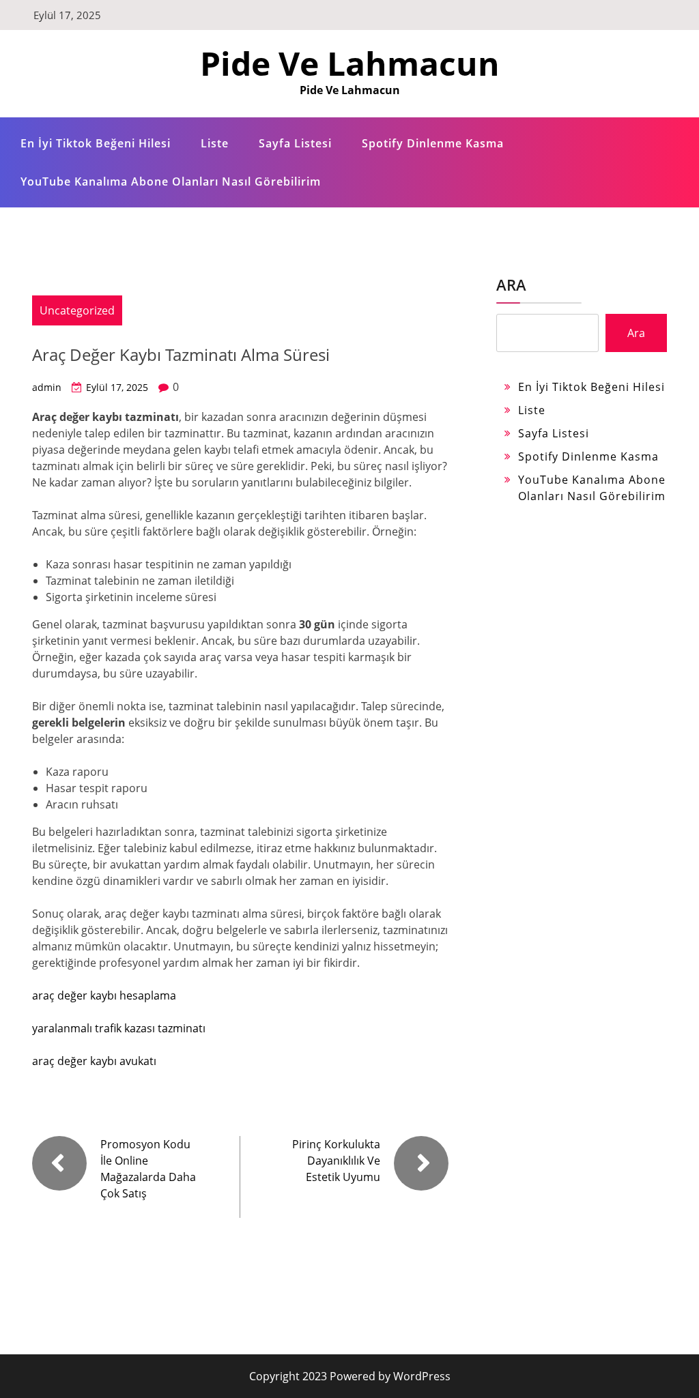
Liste (215, 143)
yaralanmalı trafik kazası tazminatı (118, 1028)
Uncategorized (77, 310)
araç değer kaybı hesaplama (104, 995)
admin (46, 387)
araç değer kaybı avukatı (94, 1060)
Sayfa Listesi (295, 143)
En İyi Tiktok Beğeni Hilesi (95, 143)
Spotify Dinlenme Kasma (433, 143)
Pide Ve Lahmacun (350, 63)
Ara (511, 284)
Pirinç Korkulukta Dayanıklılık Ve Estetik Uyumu (336, 1160)
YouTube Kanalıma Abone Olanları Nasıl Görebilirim (170, 181)
